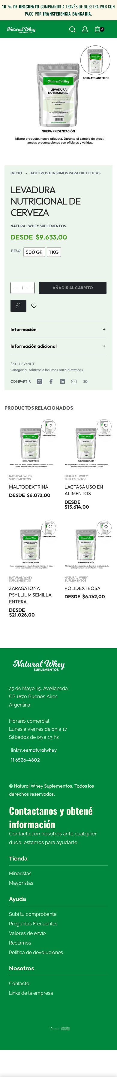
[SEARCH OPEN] (72, 29)
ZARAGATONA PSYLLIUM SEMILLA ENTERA (30, 595)
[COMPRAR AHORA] (18, 306)
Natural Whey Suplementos (20, 478)
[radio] (34, 252)
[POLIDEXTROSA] (86, 545)
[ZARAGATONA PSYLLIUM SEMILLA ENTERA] (30, 545)
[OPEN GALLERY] (58, 96)
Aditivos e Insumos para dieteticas (65, 173)
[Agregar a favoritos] (34, 306)
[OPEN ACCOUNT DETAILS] (85, 29)
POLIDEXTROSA (82, 588)
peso (16, 250)
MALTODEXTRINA (28, 487)
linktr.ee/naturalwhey (34, 750)
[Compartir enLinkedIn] (62, 381)
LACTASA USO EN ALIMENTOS (83, 490)
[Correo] (73, 381)
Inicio (16, 173)
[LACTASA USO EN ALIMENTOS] (86, 444)
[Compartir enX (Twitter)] (39, 381)
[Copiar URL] (85, 381)
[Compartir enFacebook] (51, 381)
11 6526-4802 (25, 760)
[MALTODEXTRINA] (30, 444)
